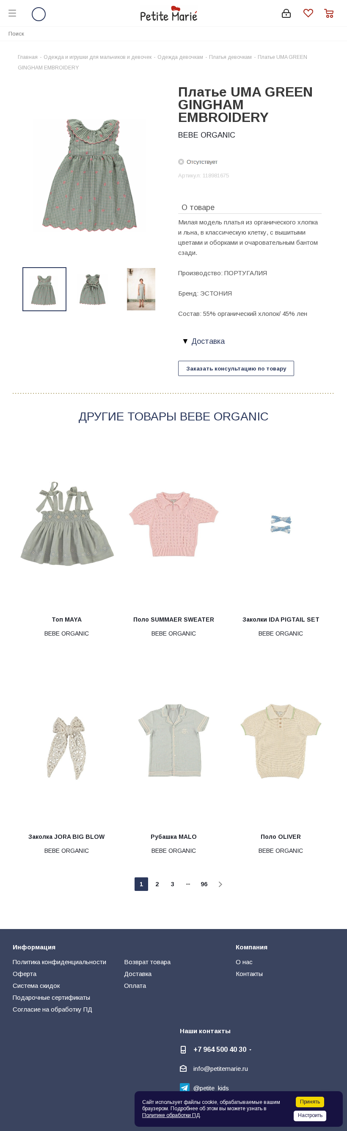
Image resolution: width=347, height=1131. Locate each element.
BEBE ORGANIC (206, 135)
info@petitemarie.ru (220, 1068)
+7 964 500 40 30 (219, 1049)
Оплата (135, 985)
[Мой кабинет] (286, 13)
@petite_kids (211, 1088)
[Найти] (336, 33)
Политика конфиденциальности (59, 961)
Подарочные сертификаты (51, 997)
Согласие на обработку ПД (52, 1009)
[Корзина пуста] (331, 13)
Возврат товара (147, 961)
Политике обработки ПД (171, 1115)
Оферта (24, 973)
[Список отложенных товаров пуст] (313, 13)
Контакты (249, 973)
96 (204, 884)
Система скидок (36, 985)
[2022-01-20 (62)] (93, 170)
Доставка (137, 973)
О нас (244, 961)
